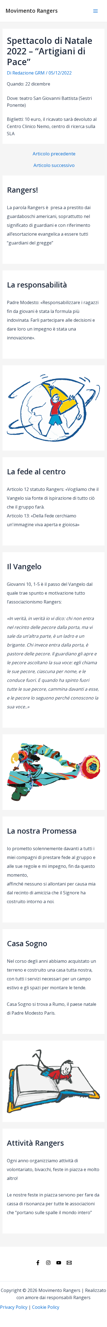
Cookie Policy (45, 1307)
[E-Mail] (69, 1262)
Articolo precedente (54, 153)
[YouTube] (58, 1262)
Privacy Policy (13, 1307)
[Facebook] (37, 1262)
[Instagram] (48, 1262)
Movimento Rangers (31, 10)
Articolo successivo (54, 165)
